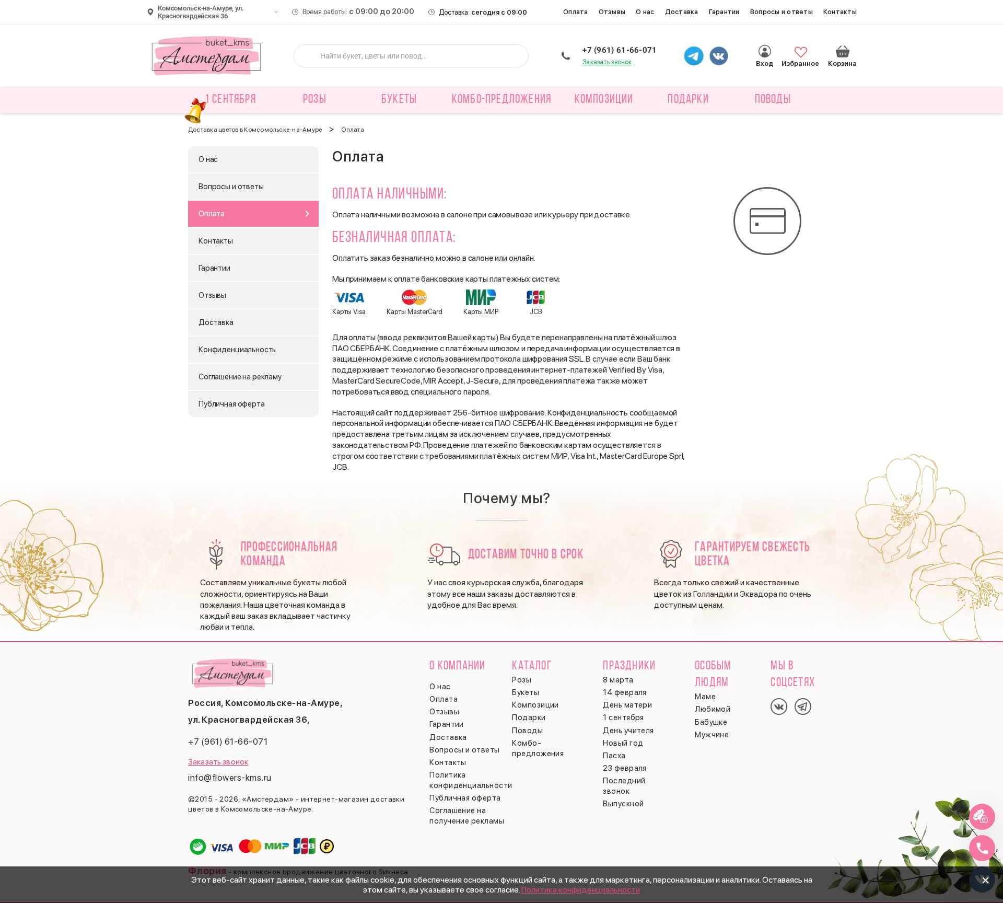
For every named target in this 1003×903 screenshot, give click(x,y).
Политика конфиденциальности (580, 890)
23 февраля (625, 768)
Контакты (840, 12)
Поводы (527, 730)
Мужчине (712, 734)
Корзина (842, 51)
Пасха (614, 755)
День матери (627, 705)
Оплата (575, 12)
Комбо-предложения (501, 100)
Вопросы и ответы (781, 12)
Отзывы (612, 12)
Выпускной (623, 803)
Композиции (535, 705)
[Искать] (309, 56)
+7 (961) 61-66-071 (619, 50)
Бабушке (711, 722)
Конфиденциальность (237, 349)
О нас (645, 12)
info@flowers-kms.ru (230, 777)
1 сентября (230, 100)
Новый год (623, 743)
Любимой (712, 709)
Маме (705, 696)
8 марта (618, 680)
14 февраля (625, 692)
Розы (521, 680)
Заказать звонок (607, 62)
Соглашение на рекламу (240, 376)
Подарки (528, 717)
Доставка (681, 12)
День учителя (628, 730)
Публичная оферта (232, 404)
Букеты (525, 692)
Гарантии (724, 12)
